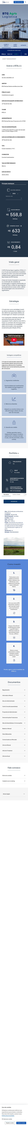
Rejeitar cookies (10, 1123)
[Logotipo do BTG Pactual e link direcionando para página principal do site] (5, 2)
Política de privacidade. (8, 1115)
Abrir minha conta (19, 2)
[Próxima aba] (25, 494)
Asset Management (9, 59)
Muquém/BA (14, 501)
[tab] (6, 494)
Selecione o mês (9, 196)
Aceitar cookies (21, 1123)
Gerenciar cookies (7, 1119)
